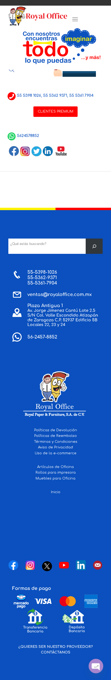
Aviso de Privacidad (55, 447)
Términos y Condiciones (55, 442)
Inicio (55, 492)
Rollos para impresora (56, 472)
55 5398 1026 (29, 96)
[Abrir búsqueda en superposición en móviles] (11, 69)
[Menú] (75, 19)
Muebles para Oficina (55, 478)
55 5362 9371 (55, 96)
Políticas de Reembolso (55, 436)
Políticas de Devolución (55, 430)
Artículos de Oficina (55, 467)
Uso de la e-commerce (56, 453)
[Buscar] (94, 246)
